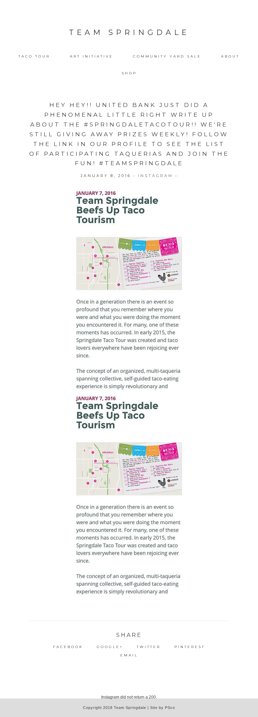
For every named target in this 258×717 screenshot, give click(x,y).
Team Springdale (129, 32)
